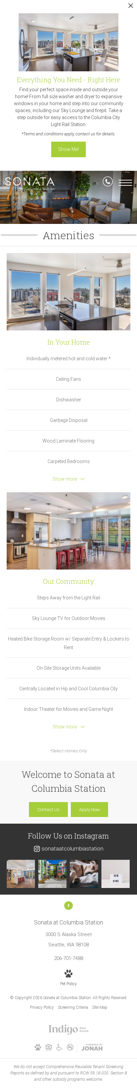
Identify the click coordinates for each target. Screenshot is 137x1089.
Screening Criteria (73, 1007)
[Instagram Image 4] (115, 874)
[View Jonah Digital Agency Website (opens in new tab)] (91, 1048)
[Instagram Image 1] (21, 874)
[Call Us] (108, 182)
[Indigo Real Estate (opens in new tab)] (69, 1033)
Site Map (99, 1007)
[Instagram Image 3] (84, 874)
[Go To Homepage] (30, 183)
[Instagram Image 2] (52, 874)
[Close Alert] (130, 7)
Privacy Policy (42, 1007)
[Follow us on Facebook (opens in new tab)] (68, 905)
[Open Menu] (125, 183)
